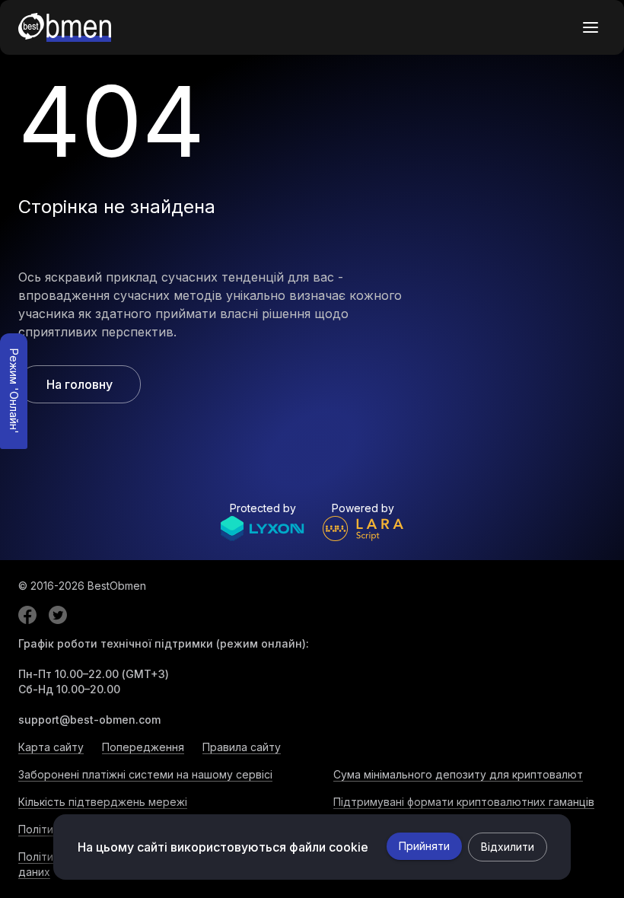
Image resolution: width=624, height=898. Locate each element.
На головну (79, 384)
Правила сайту (241, 746)
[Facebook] (27, 615)
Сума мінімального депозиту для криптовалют (458, 774)
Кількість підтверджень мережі (102, 801)
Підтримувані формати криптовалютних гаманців (463, 801)
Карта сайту (51, 746)
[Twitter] (58, 615)
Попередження (143, 746)
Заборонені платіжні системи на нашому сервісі (145, 774)
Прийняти (424, 845)
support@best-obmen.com (89, 719)
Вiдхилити (507, 846)
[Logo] (64, 27)
